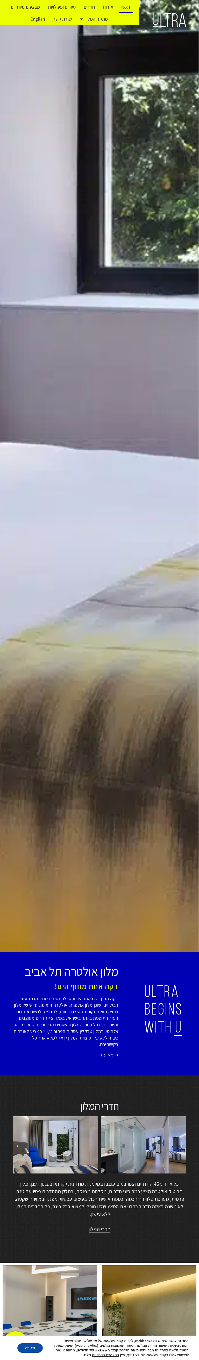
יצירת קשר (62, 19)
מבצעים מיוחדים (25, 7)
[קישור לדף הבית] (169, 21)
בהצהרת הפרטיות (105, 1355)
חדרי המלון (99, 1106)
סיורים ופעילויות (62, 7)
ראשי (125, 7)
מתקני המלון (97, 19)
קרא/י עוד (109, 1055)
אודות (108, 7)
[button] (17, 1145)
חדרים (89, 7)
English (37, 19)
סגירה (30, 1347)
